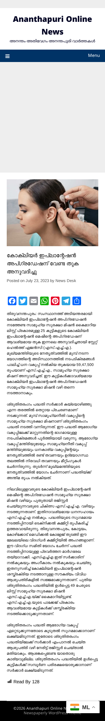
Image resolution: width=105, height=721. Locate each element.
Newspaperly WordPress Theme (52, 713)
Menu (94, 56)
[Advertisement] (52, 117)
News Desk (65, 280)
